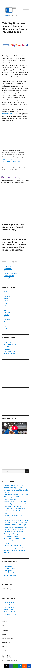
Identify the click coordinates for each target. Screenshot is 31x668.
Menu (26, 11)
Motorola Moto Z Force (11, 612)
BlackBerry (7, 312)
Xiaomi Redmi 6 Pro (10, 344)
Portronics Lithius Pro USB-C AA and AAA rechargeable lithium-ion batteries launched (16, 497)
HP (5, 321)
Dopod (6, 303)
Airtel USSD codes (10, 575)
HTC (5, 305)
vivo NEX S (7, 347)
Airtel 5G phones (9, 568)
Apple (6, 328)
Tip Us (4, 650)
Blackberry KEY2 (9, 351)
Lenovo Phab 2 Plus (10, 605)
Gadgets (5, 630)
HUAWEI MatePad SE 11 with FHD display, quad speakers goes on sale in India (15, 541)
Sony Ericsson (8, 294)
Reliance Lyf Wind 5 (10, 614)
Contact (5, 646)
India (24, 167)
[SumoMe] (29, 666)
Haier (6, 317)
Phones (4, 626)
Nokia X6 (7, 349)
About (4, 634)
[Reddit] (24, 666)
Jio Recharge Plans (10, 573)
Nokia (6, 291)
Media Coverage (7, 638)
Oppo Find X (8, 342)
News (3, 169)
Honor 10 (7, 271)
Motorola (7, 298)
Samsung (7, 296)
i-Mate (6, 301)
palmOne (7, 319)
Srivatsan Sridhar (7, 167)
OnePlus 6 (7, 266)
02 (5, 310)
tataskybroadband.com (10, 114)
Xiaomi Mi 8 (8, 268)
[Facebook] (11, 666)
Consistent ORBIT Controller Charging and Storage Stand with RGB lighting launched (15, 534)
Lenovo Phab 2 (9, 602)
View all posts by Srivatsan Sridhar (11, 161)
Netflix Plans (8, 566)
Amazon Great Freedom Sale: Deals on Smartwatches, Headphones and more (15, 511)
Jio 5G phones (8, 571)
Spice (6, 324)
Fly (5, 326)
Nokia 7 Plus (8, 278)
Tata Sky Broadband (12, 169)
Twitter (4, 159)
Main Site (5, 622)
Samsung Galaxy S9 (10, 273)
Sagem (6, 314)
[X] (6, 666)
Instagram (11, 159)
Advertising (6, 642)
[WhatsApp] (15, 666)
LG (5, 308)
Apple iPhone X (9, 275)
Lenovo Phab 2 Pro (10, 607)
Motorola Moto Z (9, 609)
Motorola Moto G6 (10, 354)
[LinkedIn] (20, 666)
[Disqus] (15, 195)
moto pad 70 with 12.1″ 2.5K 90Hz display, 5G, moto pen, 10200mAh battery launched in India (15, 504)
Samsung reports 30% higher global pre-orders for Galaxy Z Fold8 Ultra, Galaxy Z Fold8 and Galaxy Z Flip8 (16, 522)
